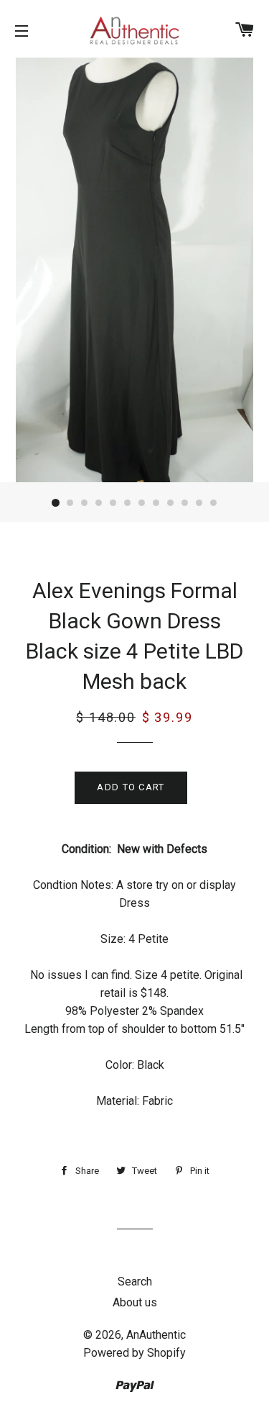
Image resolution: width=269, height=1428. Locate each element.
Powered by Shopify (134, 1353)
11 (199, 503)
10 (185, 503)
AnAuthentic (156, 1335)
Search (135, 1281)
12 (214, 503)
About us (135, 1302)
